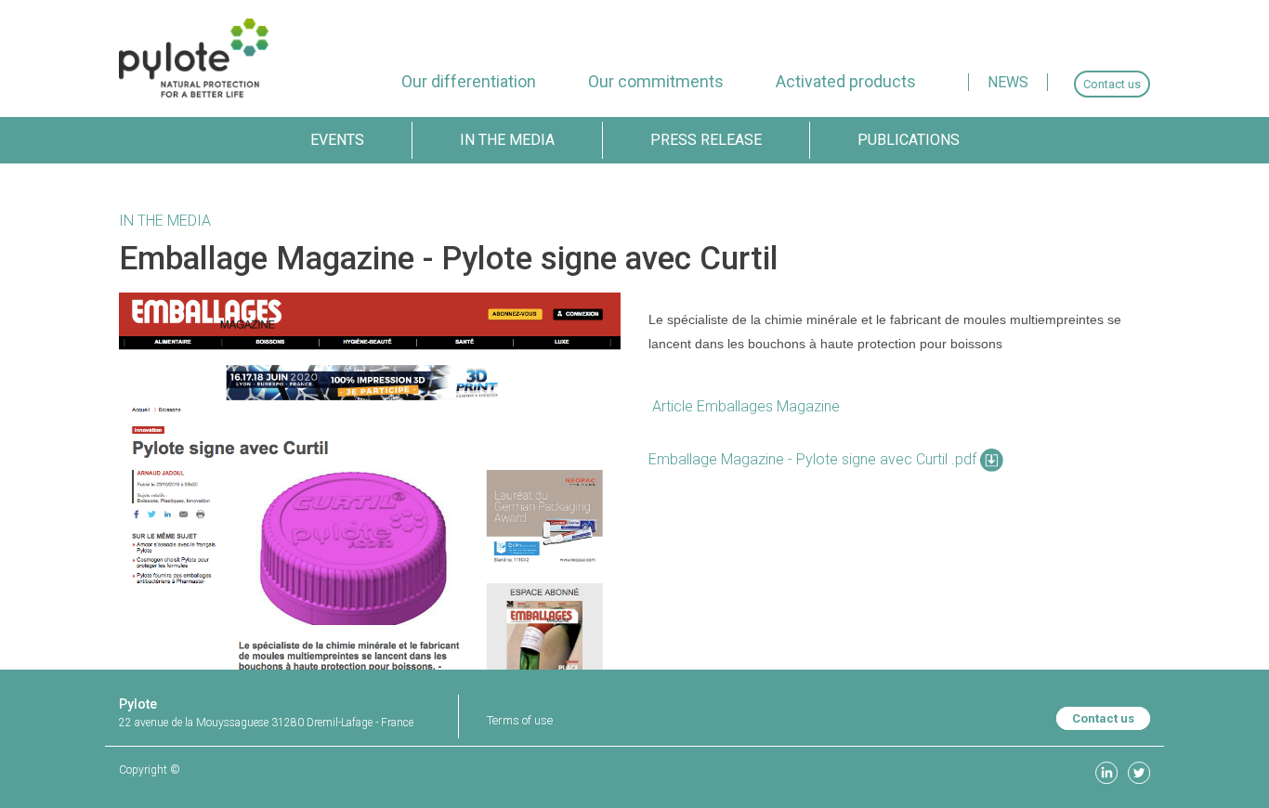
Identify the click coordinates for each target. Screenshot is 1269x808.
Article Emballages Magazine (744, 406)
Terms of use (520, 720)
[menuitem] (468, 81)
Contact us (1103, 718)
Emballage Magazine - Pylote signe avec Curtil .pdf (814, 459)
